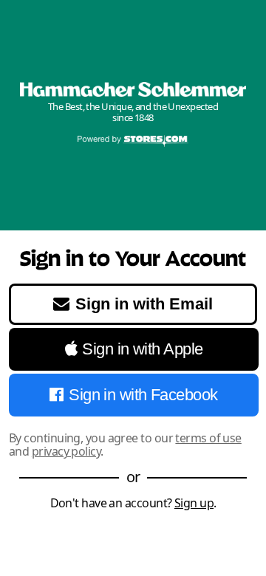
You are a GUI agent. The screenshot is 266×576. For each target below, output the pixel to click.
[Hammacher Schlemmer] (133, 89)
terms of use (208, 438)
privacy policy (66, 451)
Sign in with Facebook (143, 394)
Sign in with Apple (142, 349)
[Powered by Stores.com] (133, 141)
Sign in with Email (144, 304)
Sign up (194, 503)
